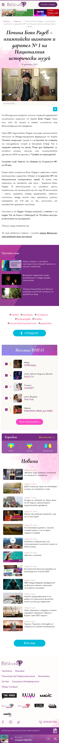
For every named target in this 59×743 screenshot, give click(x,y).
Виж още (29, 643)
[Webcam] (48, 739)
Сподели (31, 333)
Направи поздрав (48, 4)
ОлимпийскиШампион (23, 323)
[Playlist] (55, 739)
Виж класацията (29, 422)
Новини (29, 461)
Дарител (46, 323)
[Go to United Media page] (55, 730)
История (42, 315)
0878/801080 (50, 721)
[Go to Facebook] (3, 722)
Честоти (7, 671)
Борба (38, 319)
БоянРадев (24, 319)
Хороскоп (28, 437)
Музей (15, 315)
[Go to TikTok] (18, 722)
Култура (27, 315)
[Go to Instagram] (11, 722)
